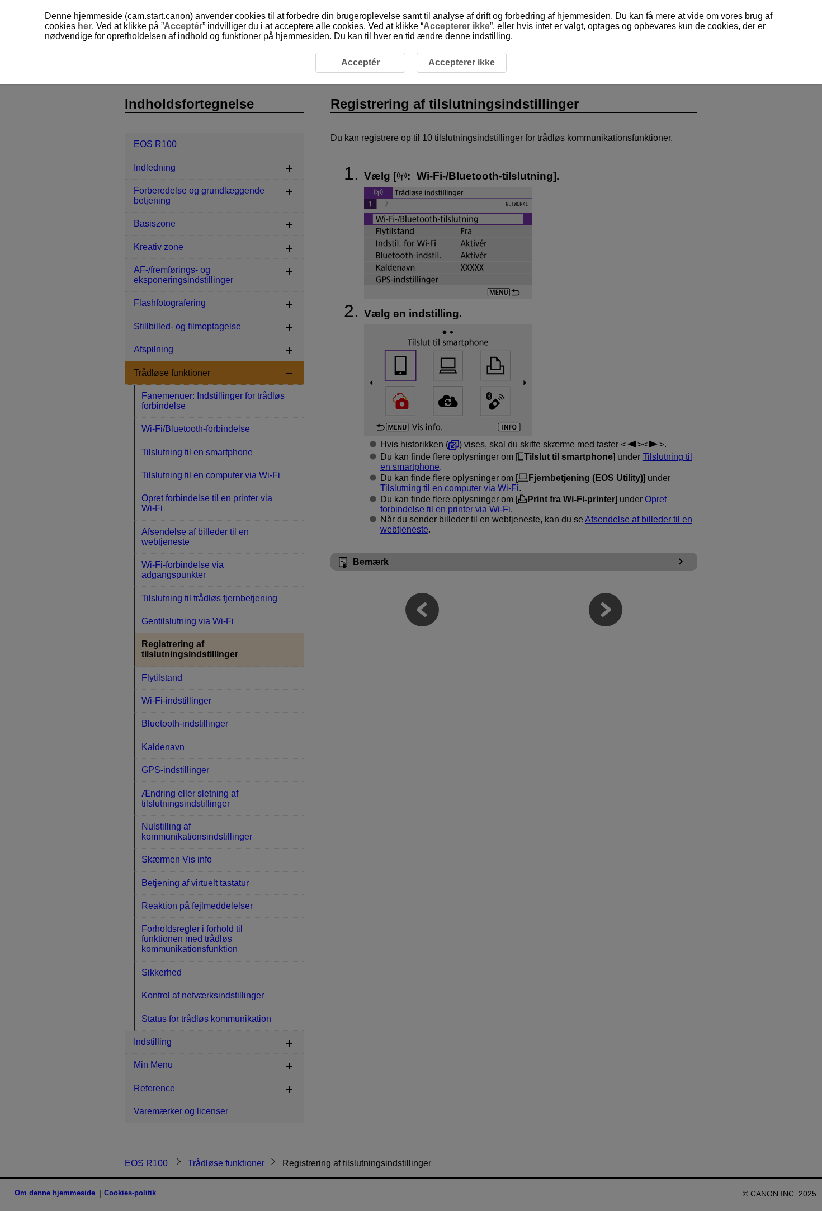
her (85, 26)
